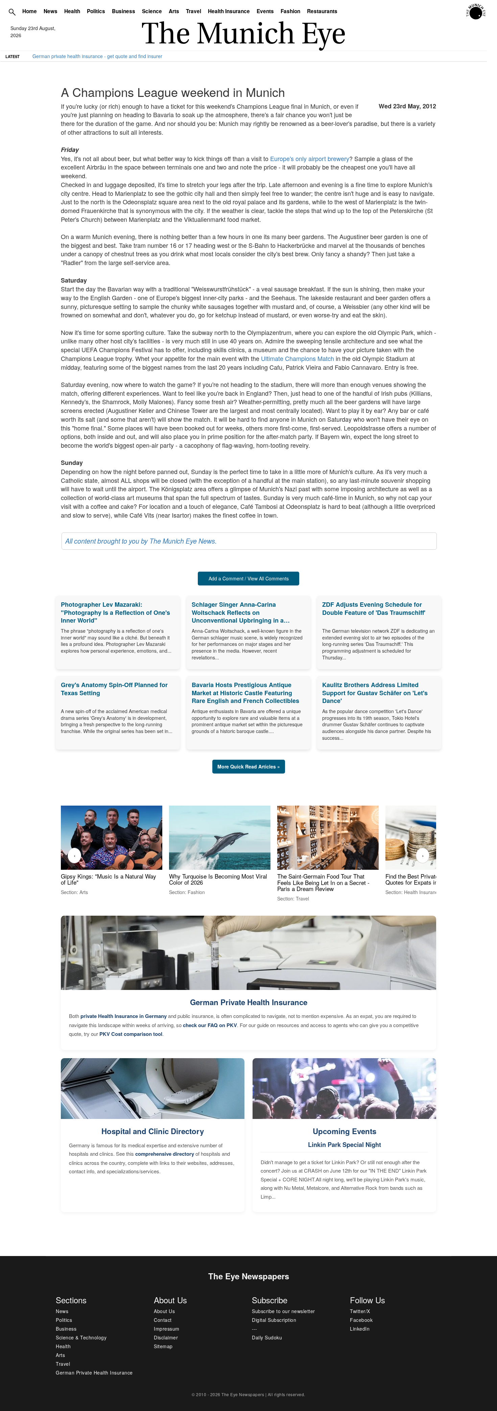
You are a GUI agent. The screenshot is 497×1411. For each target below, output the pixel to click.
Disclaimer (166, 1337)
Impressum (167, 1328)
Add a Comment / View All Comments (249, 578)
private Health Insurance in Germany (123, 1016)
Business (123, 11)
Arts (174, 11)
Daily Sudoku (267, 1337)
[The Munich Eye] (476, 11)
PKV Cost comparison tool (130, 1034)
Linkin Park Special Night (344, 1144)
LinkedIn (360, 1328)
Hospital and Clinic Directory (152, 1131)
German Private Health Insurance (248, 1002)
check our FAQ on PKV (210, 1025)
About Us (164, 1311)
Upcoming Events (344, 1131)
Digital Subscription (274, 1319)
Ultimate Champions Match (297, 358)
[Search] (12, 12)
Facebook (361, 1319)
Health (72, 11)
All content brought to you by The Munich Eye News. (141, 541)
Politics (96, 11)
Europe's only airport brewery (309, 158)
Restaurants (322, 11)
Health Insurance (229, 11)
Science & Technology (81, 1337)
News (50, 11)
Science (152, 11)
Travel (193, 11)
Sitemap (163, 1346)
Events (265, 11)
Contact (163, 1319)
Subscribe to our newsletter (283, 1311)
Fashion (290, 11)
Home (29, 11)
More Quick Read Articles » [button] (248, 766)
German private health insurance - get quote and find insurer (97, 56)
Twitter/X (360, 1311)
